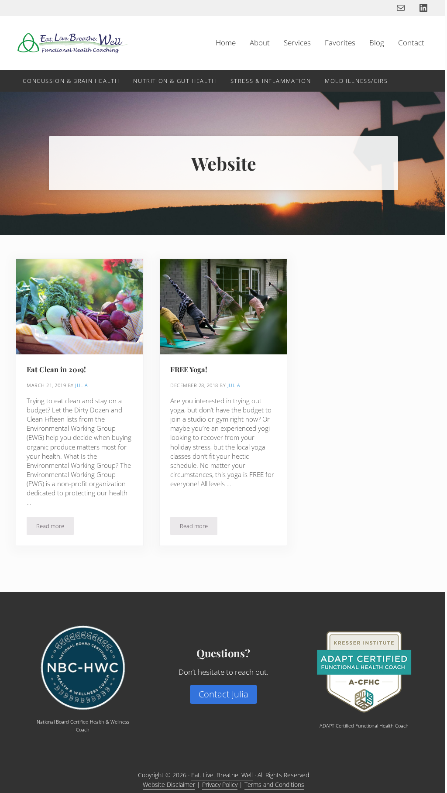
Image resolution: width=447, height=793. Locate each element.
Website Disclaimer (169, 784)
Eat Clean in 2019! (56, 369)
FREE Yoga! (188, 369)
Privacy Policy (219, 784)
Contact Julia (223, 694)
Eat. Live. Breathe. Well (222, 775)
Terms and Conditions (274, 784)
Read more (55, 527)
